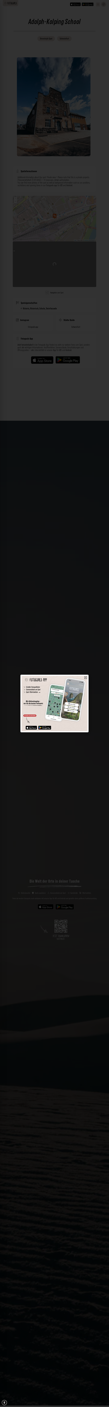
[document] (54, 703)
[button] (85, 677)
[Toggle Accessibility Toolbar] (4, 1402)
